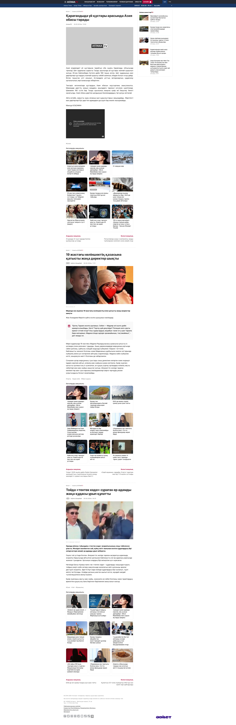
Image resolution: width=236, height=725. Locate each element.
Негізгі (68, 11)
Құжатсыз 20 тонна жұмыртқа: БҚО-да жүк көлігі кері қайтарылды (117, 684)
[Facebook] (64, 716)
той (73, 587)
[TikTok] (85, 716)
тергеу (69, 378)
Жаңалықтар (89, 2)
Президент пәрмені (115, 5)
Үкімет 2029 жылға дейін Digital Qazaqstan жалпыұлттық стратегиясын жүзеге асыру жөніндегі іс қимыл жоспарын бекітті (81, 474)
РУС (170, 1)
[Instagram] (72, 716)
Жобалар (100, 2)
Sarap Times (77, 5)
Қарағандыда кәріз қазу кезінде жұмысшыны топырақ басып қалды (158, 51)
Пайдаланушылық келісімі (72, 706)
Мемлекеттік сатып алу (71, 710)
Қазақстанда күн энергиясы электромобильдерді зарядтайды (160, 29)
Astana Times (68, 5)
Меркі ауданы (86, 378)
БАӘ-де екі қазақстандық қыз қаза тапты (81, 683)
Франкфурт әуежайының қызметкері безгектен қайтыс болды (159, 18)
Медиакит (67, 711)
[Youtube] (82, 716)
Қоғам (69, 143)
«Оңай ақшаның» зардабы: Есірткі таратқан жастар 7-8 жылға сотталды (117, 473)
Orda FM (138, 2)
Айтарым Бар (87, 5)
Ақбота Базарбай (76, 263)
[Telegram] (79, 716)
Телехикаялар (112, 2)
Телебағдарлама (126, 2)
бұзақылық (80, 587)
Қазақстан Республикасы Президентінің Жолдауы (80, 708)
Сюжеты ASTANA (77, 11)
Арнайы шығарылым (100, 5)
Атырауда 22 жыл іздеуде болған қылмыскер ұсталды (78, 240)
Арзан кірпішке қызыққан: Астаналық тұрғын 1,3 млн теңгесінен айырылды (159, 40)
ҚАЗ (165, 1)
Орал (68, 587)
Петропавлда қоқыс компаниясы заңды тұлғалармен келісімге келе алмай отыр (118, 240)
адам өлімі (76, 378)
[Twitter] (68, 716)
